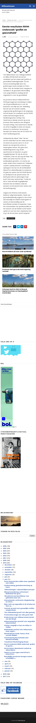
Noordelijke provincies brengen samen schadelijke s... (18, 657)
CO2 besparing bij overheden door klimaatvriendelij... (16, 638)
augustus (8, 574)
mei (6, 661)
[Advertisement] (18, 490)
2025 (4, 548)
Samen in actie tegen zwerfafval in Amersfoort (17, 653)
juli (6, 577)
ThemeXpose (21, 720)
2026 (4, 546)
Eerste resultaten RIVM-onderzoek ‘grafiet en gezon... (19, 645)
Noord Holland (12, 20)
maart (7, 666)
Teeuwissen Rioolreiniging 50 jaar (16, 642)
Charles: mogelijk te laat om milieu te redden (18, 626)
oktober (8, 570)
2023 (4, 553)
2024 (4, 551)
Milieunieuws (8, 6)
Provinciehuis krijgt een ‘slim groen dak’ (18, 615)
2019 (4, 563)
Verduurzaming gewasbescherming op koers (18, 586)
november (8, 567)
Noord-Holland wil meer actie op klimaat (16, 251)
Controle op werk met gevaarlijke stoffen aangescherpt (19, 609)
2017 (4, 676)
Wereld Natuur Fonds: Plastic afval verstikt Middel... (16, 634)
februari (8, 668)
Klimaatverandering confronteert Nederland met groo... (16, 593)
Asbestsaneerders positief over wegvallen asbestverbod (19, 622)
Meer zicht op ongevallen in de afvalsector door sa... (19, 605)
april (6, 664)
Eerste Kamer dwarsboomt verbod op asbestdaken (17, 649)
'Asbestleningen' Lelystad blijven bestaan (19, 589)
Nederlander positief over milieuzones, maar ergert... (18, 630)
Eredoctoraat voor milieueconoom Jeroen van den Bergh (19, 618)
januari (7, 671)
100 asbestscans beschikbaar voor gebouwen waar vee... (16, 597)
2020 (4, 560)
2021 (4, 558)
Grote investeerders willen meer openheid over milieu (19, 582)
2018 (4, 674)
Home (4, 20)
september (9, 572)
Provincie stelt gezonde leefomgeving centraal (16, 270)
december (8, 565)
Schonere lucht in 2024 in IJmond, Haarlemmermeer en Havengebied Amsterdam (14, 291)
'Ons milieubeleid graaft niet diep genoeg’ (19, 612)
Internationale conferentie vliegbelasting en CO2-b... (19, 601)
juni (6, 579)
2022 (4, 556)
